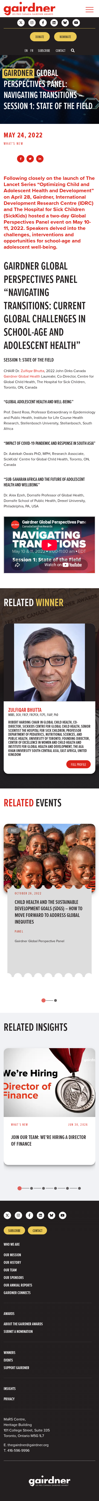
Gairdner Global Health (22, 376)
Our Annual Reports (18, 1285)
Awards (9, 1313)
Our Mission (12, 1254)
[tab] (43, 1000)
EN (26, 50)
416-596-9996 (18, 1450)
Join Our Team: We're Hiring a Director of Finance (48, 1140)
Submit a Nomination (18, 1331)
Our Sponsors (14, 1277)
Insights (10, 1388)
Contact (60, 50)
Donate (39, 36)
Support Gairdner (16, 1367)
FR (31, 50)
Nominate (65, 36)
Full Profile (78, 764)
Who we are (12, 1244)
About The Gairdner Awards (23, 1323)
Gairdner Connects (17, 1292)
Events (8, 1360)
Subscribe (44, 50)
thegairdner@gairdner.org (28, 1445)
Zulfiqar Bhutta (32, 370)
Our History (12, 1262)
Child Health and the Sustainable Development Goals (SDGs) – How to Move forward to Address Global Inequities (48, 911)
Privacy (9, 1398)
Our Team (10, 1269)
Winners (9, 1352)
